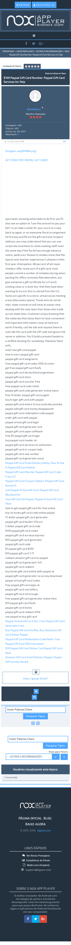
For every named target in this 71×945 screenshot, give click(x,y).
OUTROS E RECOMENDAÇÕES (49, 51)
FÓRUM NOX (8, 51)
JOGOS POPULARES (25, 51)
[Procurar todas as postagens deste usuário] (36, 691)
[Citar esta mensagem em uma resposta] (34, 697)
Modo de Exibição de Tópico (55, 73)
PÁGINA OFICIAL (30, 818)
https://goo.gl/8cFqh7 (35, 678)
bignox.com (43, 830)
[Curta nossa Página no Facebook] (26, 44)
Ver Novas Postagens (38, 855)
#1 (64, 141)
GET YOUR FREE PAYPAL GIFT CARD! (26, 160)
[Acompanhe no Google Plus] (41, 44)
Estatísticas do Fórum (38, 860)
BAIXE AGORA (35, 824)
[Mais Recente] (38, 723)
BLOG (47, 818)
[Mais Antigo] (33, 723)
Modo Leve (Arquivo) (38, 865)
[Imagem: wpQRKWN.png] (20, 151)
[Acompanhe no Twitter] (33, 44)
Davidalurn (34, 109)
